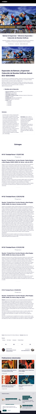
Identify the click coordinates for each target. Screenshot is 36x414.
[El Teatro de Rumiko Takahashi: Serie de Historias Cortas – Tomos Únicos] (20, 399)
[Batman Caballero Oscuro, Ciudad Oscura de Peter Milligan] (26, 364)
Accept (5, 410)
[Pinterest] (22, 344)
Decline (9, 410)
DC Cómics (24, 405)
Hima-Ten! (15, 398)
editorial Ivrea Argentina (9, 398)
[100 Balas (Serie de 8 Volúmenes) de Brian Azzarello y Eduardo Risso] (9, 379)
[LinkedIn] (30, 344)
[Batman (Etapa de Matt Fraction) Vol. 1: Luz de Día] (26, 379)
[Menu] (33, 1)
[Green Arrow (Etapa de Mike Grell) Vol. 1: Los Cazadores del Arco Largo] (9, 364)
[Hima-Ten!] (3, 399)
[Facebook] (6, 344)
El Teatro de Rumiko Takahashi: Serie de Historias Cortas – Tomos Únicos (28, 401)
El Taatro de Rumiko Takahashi (27, 397)
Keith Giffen (30, 405)
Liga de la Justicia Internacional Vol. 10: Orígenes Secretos (27, 407)
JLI (27, 405)
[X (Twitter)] (14, 344)
